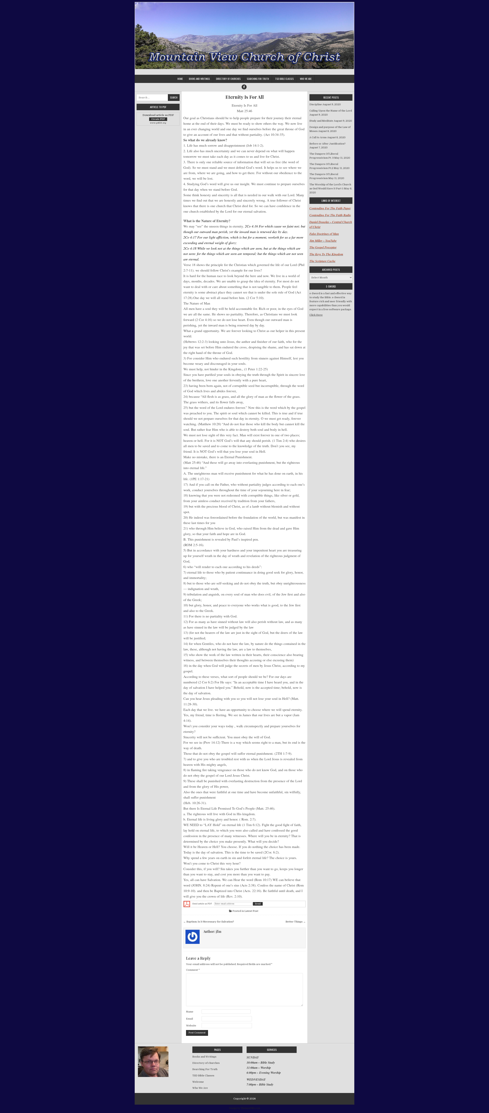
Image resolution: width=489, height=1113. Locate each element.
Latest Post (251, 911)
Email (189, 1018)
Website (191, 1025)
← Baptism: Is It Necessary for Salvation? (208, 921)
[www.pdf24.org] (187, 904)
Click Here (316, 314)
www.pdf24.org (158, 123)
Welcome (198, 1081)
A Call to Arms (318, 137)
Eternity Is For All (244, 97)
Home (180, 79)
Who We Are (306, 79)
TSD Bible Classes (284, 79)
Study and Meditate (321, 120)
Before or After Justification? (327, 143)
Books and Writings (199, 79)
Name (189, 1011)
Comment (193, 969)
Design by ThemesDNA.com (244, 1108)
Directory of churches (228, 79)
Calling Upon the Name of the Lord (330, 110)
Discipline (315, 104)
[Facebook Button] (244, 86)
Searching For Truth (258, 79)
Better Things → (296, 921)
